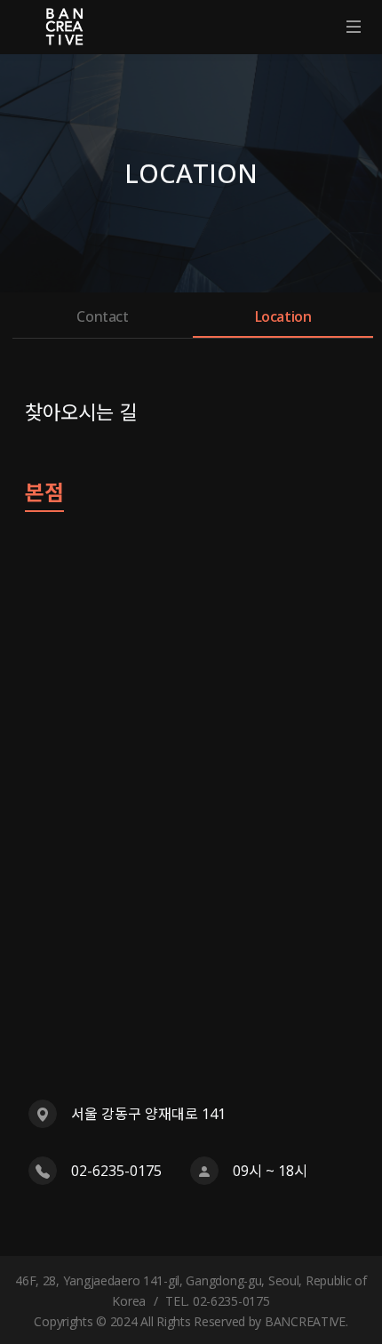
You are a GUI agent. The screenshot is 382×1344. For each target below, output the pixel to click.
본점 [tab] (44, 494)
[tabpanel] (191, 862)
